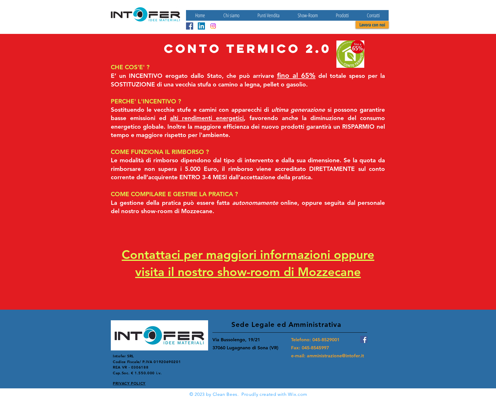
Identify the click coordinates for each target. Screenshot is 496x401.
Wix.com (297, 394)
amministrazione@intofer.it (335, 355)
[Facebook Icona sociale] (189, 26)
